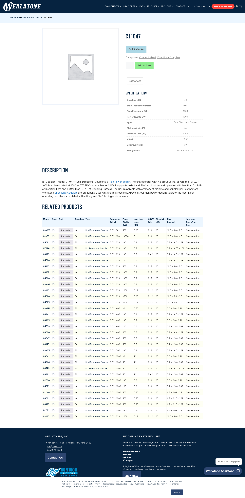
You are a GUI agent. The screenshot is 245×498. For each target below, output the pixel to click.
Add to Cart (144, 65)
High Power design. (120, 181)
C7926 (46, 248)
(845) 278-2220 (203, 6)
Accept (177, 492)
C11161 (46, 410)
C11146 (46, 392)
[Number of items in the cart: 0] (240, 6)
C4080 (46, 296)
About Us (166, 6)
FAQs (142, 6)
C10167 (46, 284)
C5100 (46, 266)
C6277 (46, 404)
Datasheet (135, 80)
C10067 (46, 230)
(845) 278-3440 (54, 450)
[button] (55, 457)
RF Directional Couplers (32, 17)
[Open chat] (223, 471)
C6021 (46, 398)
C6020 (46, 332)
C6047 (46, 338)
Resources (153, 6)
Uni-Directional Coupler (96, 248)
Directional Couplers (168, 57)
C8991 (46, 374)
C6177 (46, 272)
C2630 (46, 380)
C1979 (46, 236)
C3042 (46, 356)
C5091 (46, 242)
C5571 (46, 386)
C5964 (46, 362)
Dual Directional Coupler (96, 230)
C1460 (46, 290)
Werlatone (15, 17)
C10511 (46, 308)
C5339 (46, 326)
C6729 (46, 368)
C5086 (46, 260)
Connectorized (147, 57)
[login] (237, 6)
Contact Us (182, 6)
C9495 (46, 320)
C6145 (46, 344)
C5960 (46, 278)
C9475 (46, 254)
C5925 (46, 302)
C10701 (46, 350)
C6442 (46, 314)
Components (112, 6)
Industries (129, 6)
